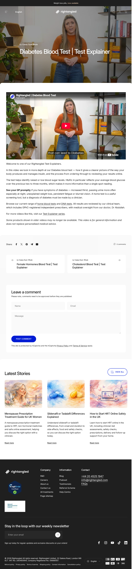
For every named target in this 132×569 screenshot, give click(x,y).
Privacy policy (20, 564)
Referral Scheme (67, 488)
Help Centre (65, 492)
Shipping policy (45, 564)
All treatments (46, 492)
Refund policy (9, 564)
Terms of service (32, 564)
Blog (61, 476)
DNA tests (66, 203)
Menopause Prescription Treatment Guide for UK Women (23, 415)
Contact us (45, 488)
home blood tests (46, 203)
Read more (9, 443)
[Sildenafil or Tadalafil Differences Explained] (66, 394)
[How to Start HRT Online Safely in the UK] (108, 394)
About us (44, 484)
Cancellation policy (73, 564)
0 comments (121, 244)
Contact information (59, 564)
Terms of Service (80, 346)
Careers (44, 480)
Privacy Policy (63, 346)
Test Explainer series (54, 213)
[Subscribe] (57, 534)
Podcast (63, 480)
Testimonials (65, 484)
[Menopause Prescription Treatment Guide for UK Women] (23, 394)
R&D (42, 476)
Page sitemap (46, 496)
